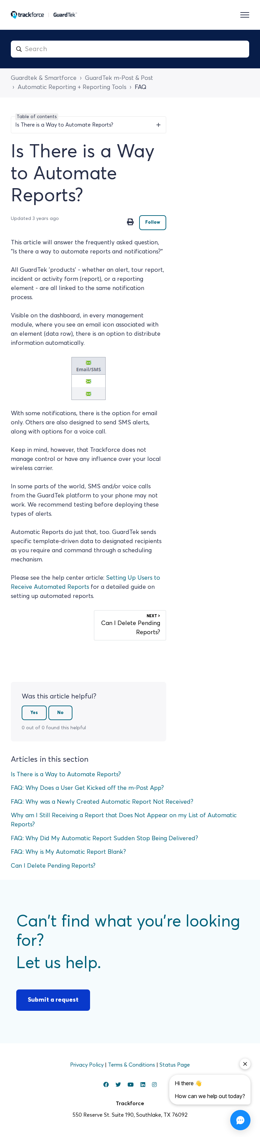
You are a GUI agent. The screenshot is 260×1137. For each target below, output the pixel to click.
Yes (34, 713)
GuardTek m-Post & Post (119, 78)
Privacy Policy (87, 1065)
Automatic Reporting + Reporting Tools (72, 87)
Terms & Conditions (132, 1065)
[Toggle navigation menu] (245, 15)
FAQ (141, 87)
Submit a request (53, 1000)
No (60, 713)
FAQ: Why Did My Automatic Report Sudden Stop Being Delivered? (104, 838)
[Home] (44, 15)
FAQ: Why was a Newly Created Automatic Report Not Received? (102, 802)
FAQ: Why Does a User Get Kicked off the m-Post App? (87, 788)
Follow (152, 222)
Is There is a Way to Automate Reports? (66, 775)
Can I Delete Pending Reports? (53, 866)
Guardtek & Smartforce (44, 78)
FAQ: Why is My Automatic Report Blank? (68, 852)
